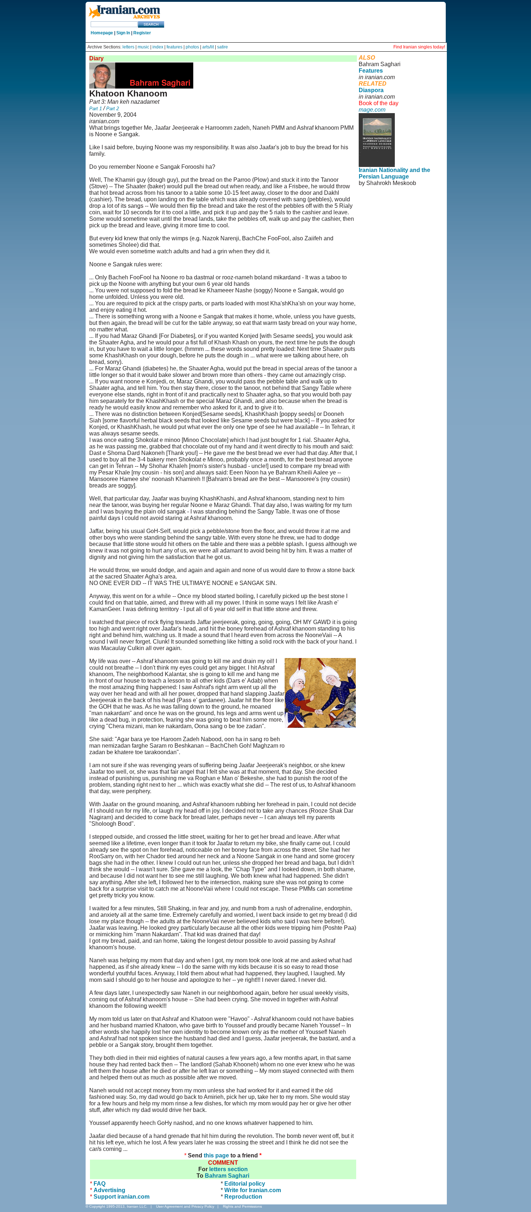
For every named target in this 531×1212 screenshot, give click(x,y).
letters (128, 47)
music (143, 47)
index (157, 47)
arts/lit (208, 47)
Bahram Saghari (227, 1176)
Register (142, 32)
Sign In (123, 32)
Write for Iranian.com (252, 1190)
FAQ (99, 1184)
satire (222, 47)
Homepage (102, 32)
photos (192, 47)
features (174, 47)
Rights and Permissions (242, 1206)
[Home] (124, 19)
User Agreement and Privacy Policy (185, 1206)
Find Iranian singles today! (419, 47)
